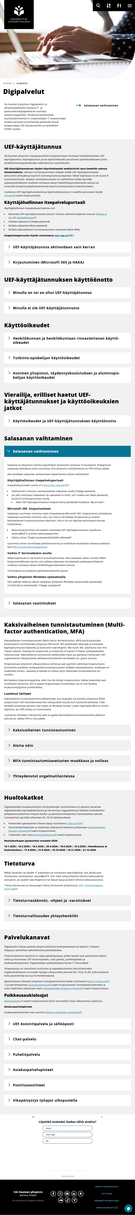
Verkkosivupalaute (105, 1209)
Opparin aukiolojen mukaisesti (62, 1012)
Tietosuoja (107, 1194)
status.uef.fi (73, 823)
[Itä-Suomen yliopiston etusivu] (19, 14)
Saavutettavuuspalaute (107, 1187)
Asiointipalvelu (12, 1001)
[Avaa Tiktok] (67, 1200)
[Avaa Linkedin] (74, 1193)
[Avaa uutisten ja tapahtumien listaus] (108, 5)
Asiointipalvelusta (38, 984)
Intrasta (8, 195)
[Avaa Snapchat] (81, 1193)
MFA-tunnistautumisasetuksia (30, 547)
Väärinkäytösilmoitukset (106, 1201)
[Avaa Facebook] (53, 1193)
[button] (67, 247)
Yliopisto (22, 83)
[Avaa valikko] (129, 5)
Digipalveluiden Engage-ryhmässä (62, 988)
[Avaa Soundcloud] (61, 1200)
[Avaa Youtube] (67, 1193)
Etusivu (7, 83)
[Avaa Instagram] (60, 1193)
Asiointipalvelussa (44, 834)
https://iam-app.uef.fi (54, 485)
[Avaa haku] (98, 5)
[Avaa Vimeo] (74, 1200)
